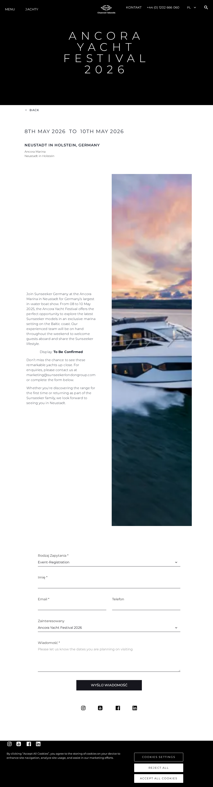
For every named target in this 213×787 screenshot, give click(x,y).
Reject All (159, 767)
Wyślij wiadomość (109, 685)
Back (34, 110)
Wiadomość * (49, 643)
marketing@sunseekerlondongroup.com (60, 375)
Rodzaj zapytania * (53, 556)
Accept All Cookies (158, 778)
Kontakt (134, 7)
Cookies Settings (158, 757)
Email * (43, 599)
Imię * (42, 577)
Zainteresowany (51, 621)
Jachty (31, 9)
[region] (106, 767)
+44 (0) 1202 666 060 (163, 7)
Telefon (118, 599)
